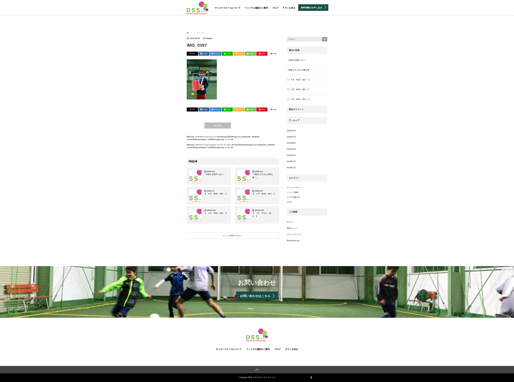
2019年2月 (291, 161)
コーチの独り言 (293, 197)
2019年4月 (291, 149)
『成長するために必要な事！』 (300, 70)
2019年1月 (291, 168)
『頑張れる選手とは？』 (214, 174)
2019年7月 (291, 137)
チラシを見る (289, 8)
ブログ (275, 8)
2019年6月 (291, 143)
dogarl (209, 38)
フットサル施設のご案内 (256, 8)
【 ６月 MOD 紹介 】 (215, 194)
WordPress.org (293, 240)
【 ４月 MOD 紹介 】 (215, 213)
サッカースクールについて (228, 8)
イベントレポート (294, 187)
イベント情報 (292, 192)
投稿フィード (292, 228)
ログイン (290, 222)
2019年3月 (291, 155)
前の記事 (217, 125)
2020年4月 (291, 131)
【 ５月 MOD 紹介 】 (263, 194)
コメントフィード (294, 234)
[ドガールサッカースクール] (197, 8)
